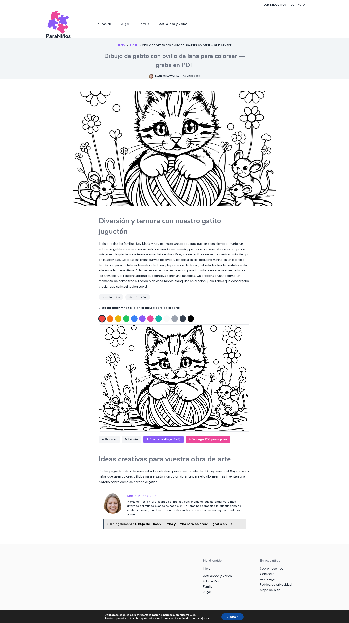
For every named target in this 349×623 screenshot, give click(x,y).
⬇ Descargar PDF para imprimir (208, 439)
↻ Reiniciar (131, 439)
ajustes (205, 618)
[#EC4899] (150, 318)
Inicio (206, 568)
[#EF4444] (102, 318)
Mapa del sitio (270, 590)
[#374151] (183, 318)
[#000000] (191, 318)
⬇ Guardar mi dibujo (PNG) (163, 439)
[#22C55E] (126, 318)
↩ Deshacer (109, 439)
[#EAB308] (118, 318)
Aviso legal (267, 579)
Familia (144, 24)
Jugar (125, 24)
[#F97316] (110, 318)
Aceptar (232, 617)
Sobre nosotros (275, 4)
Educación (103, 24)
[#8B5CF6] (142, 318)
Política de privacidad (276, 584)
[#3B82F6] (134, 318)
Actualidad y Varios (173, 24)
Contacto (298, 4)
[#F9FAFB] (166, 318)
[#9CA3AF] (174, 318)
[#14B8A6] (158, 318)
